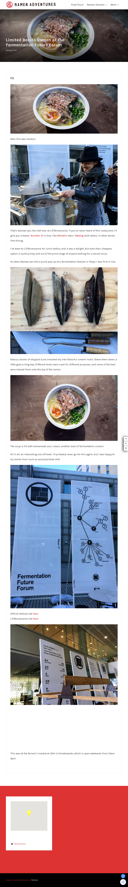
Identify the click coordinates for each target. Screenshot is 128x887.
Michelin (62, 235)
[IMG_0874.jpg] (64, 664)
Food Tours (77, 4)
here (35, 613)
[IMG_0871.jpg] (64, 184)
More (113, 4)
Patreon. (34, 880)
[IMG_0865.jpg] (64, 310)
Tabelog (79, 235)
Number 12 (37, 235)
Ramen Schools (95, 4)
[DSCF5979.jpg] (64, 407)
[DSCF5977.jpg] (64, 108)
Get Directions (20, 844)
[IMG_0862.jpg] (64, 536)
